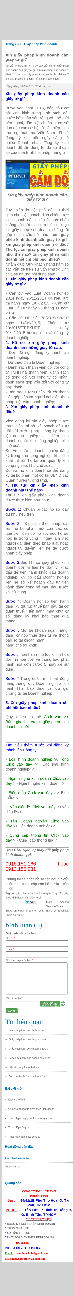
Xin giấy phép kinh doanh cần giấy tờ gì (34, 893)
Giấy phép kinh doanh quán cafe (27, 1039)
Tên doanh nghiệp (35, 826)
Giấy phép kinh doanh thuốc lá (26, 1030)
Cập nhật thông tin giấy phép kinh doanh (31, 1108)
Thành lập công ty (18, 1127)
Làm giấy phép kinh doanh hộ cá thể (29, 1057)
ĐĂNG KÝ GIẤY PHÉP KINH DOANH (31, 1223)
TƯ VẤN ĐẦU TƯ (18, 1228)
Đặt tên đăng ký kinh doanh (24, 1067)
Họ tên (10, 938)
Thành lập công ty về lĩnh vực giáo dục (30, 1118)
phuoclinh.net (12, 1166)
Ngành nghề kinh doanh (40, 783)
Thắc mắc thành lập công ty (24, 1136)
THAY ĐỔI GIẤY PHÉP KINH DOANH (30, 1237)
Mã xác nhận (14, 998)
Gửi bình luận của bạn (19, 960)
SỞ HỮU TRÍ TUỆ (18, 1232)
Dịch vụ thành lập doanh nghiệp (27, 1076)
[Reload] (63, 1005)
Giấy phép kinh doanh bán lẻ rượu (28, 1048)
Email (10, 949)
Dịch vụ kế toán (17, 1099)
